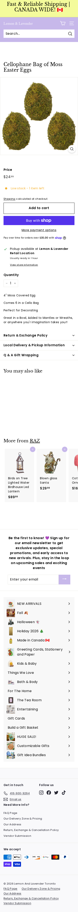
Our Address (12, 824)
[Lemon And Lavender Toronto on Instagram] (41, 792)
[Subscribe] (64, 579)
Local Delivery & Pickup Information (34, 345)
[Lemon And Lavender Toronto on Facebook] (49, 792)
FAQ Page (10, 813)
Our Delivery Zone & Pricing (23, 819)
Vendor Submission (17, 836)
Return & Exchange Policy (25, 335)
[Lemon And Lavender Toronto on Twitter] (56, 792)
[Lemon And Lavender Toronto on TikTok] (64, 792)
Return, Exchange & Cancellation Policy (31, 830)
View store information (24, 264)
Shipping (9, 199)
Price (8, 170)
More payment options (39, 230)
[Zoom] (72, 149)
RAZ (35, 441)
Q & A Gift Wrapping (21, 355)
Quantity (11, 275)
